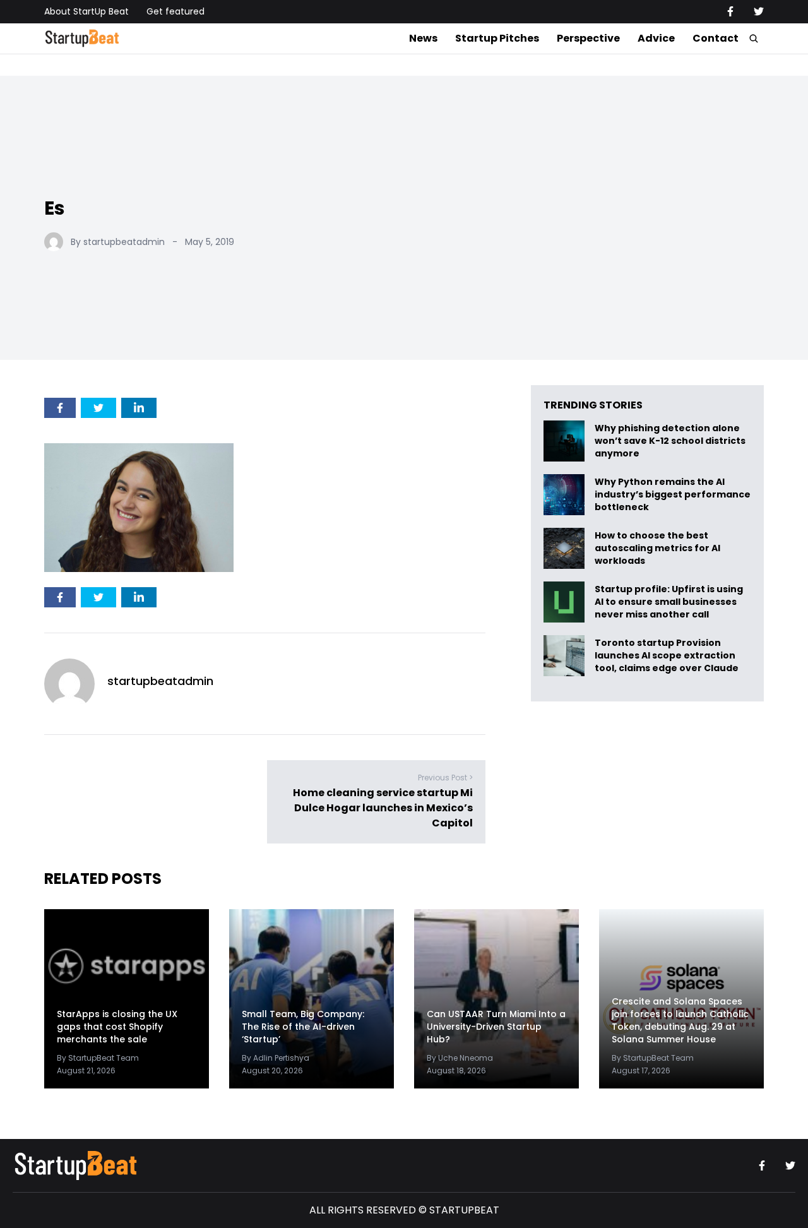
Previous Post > (445, 777)
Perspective (588, 38)
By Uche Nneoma (460, 1057)
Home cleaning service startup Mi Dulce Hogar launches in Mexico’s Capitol (383, 807)
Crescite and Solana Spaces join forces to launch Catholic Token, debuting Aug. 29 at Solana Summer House (680, 1020)
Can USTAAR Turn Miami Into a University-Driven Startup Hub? (496, 1027)
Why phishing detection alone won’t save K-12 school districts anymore (670, 441)
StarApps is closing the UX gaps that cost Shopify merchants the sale (117, 1027)
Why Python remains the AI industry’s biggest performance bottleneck (673, 494)
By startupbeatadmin (118, 241)
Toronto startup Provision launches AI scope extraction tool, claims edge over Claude (667, 655)
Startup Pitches (497, 38)
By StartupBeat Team (98, 1057)
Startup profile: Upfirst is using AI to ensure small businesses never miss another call (669, 602)
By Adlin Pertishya (275, 1057)
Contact (715, 38)
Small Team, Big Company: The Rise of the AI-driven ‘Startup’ (303, 1027)
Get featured (175, 11)
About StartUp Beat (86, 11)
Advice (656, 38)
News (423, 38)
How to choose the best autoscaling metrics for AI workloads (657, 548)
